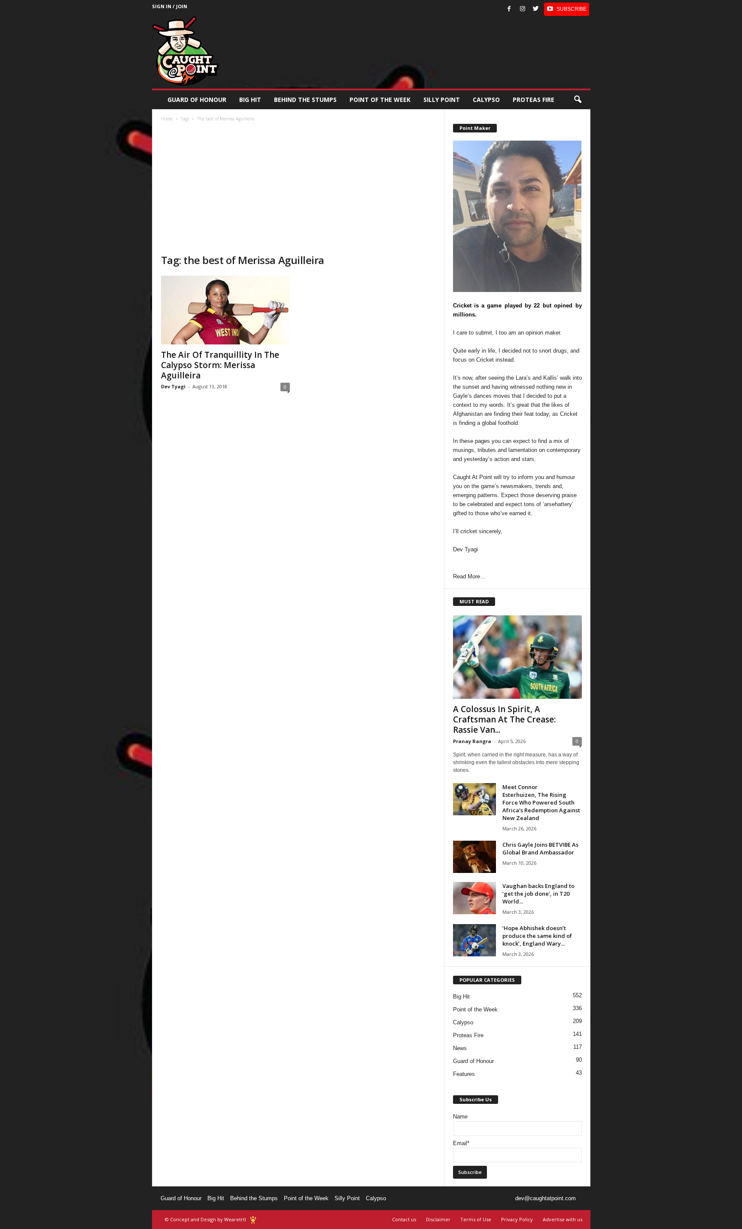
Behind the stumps (305, 99)
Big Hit (250, 99)
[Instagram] (522, 9)
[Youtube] (566, 9)
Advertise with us (562, 1219)
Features (464, 1074)
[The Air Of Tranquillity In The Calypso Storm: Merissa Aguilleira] (225, 310)
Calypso (486, 99)
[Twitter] (536, 9)
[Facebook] (509, 9)
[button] (577, 99)
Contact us (404, 1219)
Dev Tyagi (173, 386)
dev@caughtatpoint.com (545, 1198)
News (460, 1048)
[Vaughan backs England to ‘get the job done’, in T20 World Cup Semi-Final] (474, 898)
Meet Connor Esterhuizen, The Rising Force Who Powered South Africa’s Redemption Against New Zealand (541, 802)
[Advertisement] (298, 189)
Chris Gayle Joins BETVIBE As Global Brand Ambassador (540, 848)
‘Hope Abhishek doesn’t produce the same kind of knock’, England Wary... (537, 935)
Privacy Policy (517, 1219)
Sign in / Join (169, 6)
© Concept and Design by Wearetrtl (205, 1219)
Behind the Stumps (254, 1198)
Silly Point (441, 99)
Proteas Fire (533, 99)
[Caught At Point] (185, 51)
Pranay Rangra (472, 741)
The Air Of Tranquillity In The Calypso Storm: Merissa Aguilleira (220, 365)
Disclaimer (438, 1219)
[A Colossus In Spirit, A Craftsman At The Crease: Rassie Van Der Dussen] (517, 657)
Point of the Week (380, 99)
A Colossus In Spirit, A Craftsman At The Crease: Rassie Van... (504, 719)
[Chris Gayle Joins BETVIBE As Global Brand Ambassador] (474, 857)
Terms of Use (475, 1219)
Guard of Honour (196, 99)
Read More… (469, 576)
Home (167, 119)
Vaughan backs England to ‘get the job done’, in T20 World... (538, 893)
